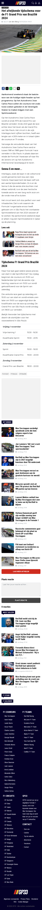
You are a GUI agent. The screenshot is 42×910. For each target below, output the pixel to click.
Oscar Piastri (8, 727)
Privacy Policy (25, 899)
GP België (7, 839)
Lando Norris (8, 723)
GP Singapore (8, 861)
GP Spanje (7, 854)
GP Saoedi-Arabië (10, 814)
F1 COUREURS (9, 712)
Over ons (27, 829)
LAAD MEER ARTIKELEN (21, 571)
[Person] (39, 3)
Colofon (26, 833)
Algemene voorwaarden (11, 899)
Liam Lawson (8, 766)
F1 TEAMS (27, 712)
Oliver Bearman (9, 762)
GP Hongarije (8, 843)
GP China (7, 804)
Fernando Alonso (9, 745)
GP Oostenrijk (8, 832)
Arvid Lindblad (8, 770)
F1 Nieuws (14, 374)
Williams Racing (29, 745)
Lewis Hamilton (9, 734)
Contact (26, 847)
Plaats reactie (21, 600)
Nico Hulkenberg (9, 780)
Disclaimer (34, 899)
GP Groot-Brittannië (10, 836)
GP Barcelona (8, 829)
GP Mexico (8, 868)
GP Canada (7, 821)
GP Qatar (7, 879)
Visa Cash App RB (29, 741)
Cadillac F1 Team (29, 752)
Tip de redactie (29, 836)
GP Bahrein (8, 811)
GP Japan (7, 807)
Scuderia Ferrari (29, 723)
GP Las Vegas (8, 875)
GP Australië (8, 800)
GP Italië (7, 850)
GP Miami (7, 818)
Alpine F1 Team (29, 734)
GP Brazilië (22, 374)
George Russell (9, 737)
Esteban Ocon (8, 759)
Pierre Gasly (8, 752)
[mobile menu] (3, 3)
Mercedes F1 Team (30, 727)
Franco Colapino (9, 755)
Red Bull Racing (29, 716)
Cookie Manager (23, 902)
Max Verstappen (9, 716)
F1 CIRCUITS (8, 796)
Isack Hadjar (8, 720)
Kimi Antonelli (8, 741)
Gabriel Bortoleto (9, 784)
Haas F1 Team (28, 737)
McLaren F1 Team (30, 720)
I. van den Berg (13, 22)
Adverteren (27, 840)
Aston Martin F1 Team (31, 730)
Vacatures (27, 843)
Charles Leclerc (9, 730)
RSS (15, 902)
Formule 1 (5, 374)
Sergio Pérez (8, 787)
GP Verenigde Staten (11, 864)
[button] (33, 3)
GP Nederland (8, 846)
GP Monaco (8, 825)
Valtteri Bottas (9, 791)
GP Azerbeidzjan (9, 857)
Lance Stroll (8, 748)
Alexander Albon (9, 773)
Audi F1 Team (28, 748)
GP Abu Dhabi (8, 882)
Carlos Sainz (8, 777)
